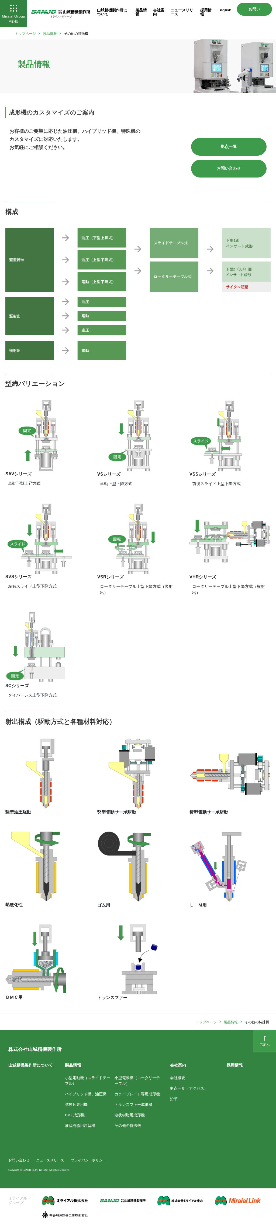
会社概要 (177, 1078)
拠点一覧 (229, 146)
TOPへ (265, 1044)
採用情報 (206, 12)
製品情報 (141, 12)
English (225, 10)
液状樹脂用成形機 (130, 1115)
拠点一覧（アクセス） (189, 1088)
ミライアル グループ (17, 1200)
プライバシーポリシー (88, 1160)
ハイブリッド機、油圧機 (85, 1094)
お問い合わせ (254, 11)
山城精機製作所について (112, 12)
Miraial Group (13, 18)
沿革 (174, 1099)
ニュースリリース (182, 12)
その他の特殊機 (128, 1125)
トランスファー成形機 (133, 1104)
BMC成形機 (75, 1115)
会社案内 (158, 12)
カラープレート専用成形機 (137, 1094)
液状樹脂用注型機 (80, 1125)
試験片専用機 (76, 1104)
